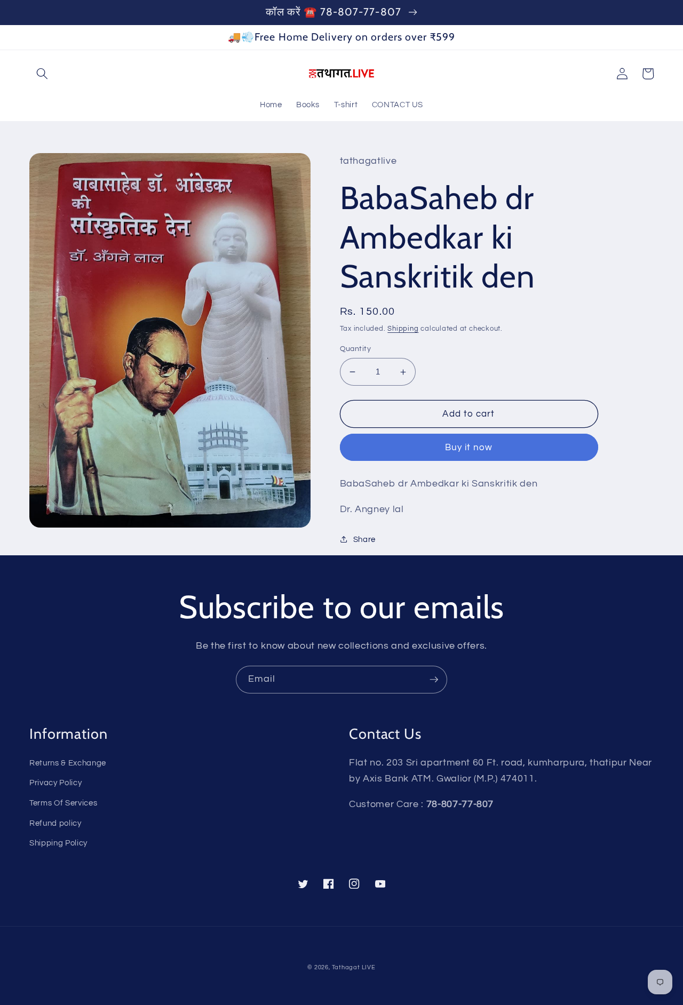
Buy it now (469, 447)
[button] (42, 73)
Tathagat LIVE (354, 967)
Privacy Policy (55, 782)
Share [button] (364, 539)
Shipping (402, 328)
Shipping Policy (58, 843)
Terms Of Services (63, 803)
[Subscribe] (434, 679)
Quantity (355, 349)
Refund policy (55, 823)
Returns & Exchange (67, 763)
